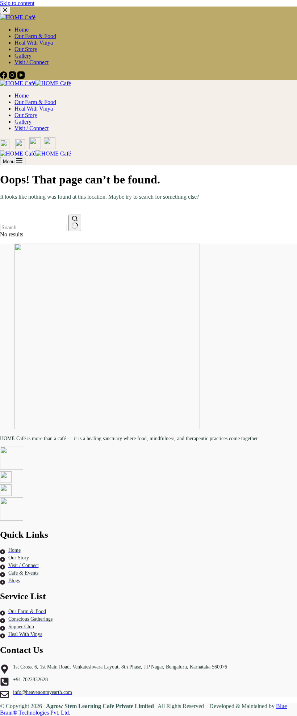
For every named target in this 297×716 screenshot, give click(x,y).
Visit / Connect (31, 128)
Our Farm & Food (35, 102)
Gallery (23, 122)
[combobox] (33, 227)
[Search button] (74, 223)
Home (21, 95)
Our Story (25, 115)
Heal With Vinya (33, 108)
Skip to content (17, 3)
